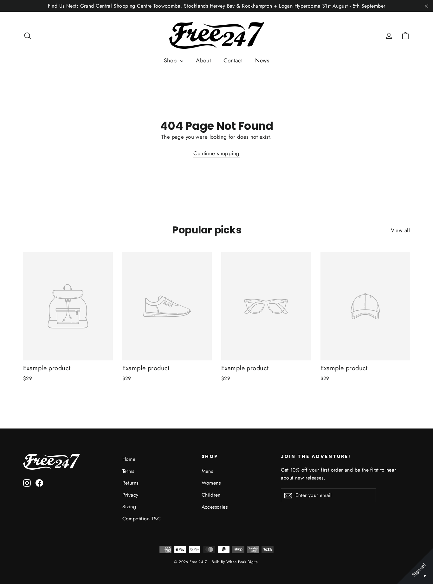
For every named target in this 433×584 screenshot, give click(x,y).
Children (211, 494)
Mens (207, 471)
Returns (130, 482)
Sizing (129, 506)
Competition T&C (141, 518)
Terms (128, 471)
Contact (232, 60)
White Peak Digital (242, 562)
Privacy (130, 494)
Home (129, 459)
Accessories (215, 507)
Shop (171, 60)
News (262, 60)
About (203, 60)
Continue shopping (216, 153)
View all (400, 230)
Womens (211, 482)
